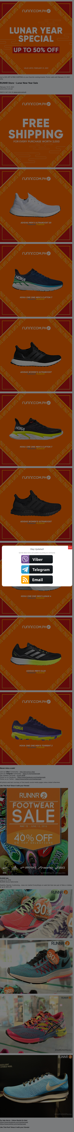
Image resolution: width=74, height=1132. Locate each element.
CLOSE (70, 547)
